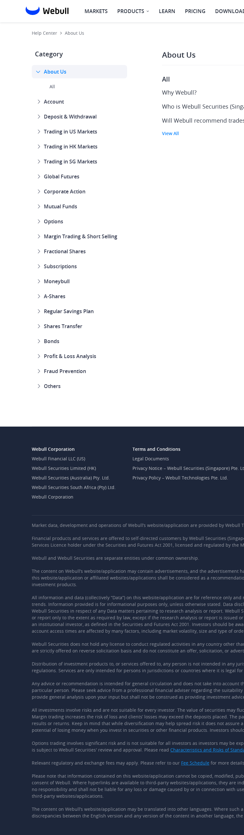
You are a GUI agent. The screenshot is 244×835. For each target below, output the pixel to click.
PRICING (195, 11)
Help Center (44, 33)
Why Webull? (179, 92)
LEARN (167, 11)
